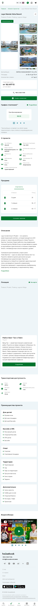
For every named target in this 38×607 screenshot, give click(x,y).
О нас (4, 569)
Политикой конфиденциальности (25, 598)
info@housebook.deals (10, 559)
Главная (3, 9)
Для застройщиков (8, 579)
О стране (5, 572)
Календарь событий (8, 582)
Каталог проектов (13, 9)
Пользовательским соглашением (11, 596)
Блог (3, 576)
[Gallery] (9, 46)
